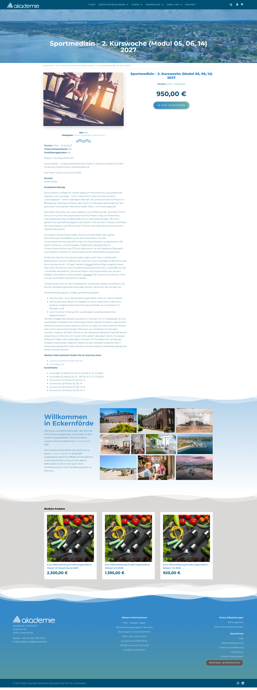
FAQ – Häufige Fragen (134, 623)
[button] (231, 5)
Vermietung (153, 4)
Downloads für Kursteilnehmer (134, 632)
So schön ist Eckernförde (134, 641)
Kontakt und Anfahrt (134, 650)
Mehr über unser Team (134, 636)
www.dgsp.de (57, 364)
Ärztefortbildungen (112, 4)
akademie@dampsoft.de (33, 641)
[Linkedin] (242, 683)
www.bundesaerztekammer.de (66, 360)
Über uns (173, 4)
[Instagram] (238, 683)
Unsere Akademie (61, 453)
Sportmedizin (98, 135)
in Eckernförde (82, 441)
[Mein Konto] (242, 4)
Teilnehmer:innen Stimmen (134, 645)
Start (92, 4)
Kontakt (190, 4)
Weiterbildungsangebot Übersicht (134, 627)
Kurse (135, 4)
